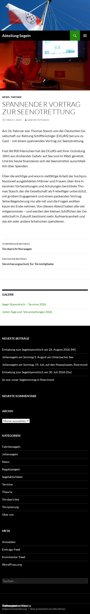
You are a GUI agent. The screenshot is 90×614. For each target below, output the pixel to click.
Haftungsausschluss (15, 605)
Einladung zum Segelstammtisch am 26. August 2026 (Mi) (39, 349)
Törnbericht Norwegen (17, 246)
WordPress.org (12, 564)
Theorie (16, 97)
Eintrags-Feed (11, 549)
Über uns (8, 514)
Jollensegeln (10, 454)
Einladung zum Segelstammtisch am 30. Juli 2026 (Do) (37, 372)
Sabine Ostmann (38, 119)
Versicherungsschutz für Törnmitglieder (28, 261)
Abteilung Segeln (16, 35)
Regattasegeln (11, 469)
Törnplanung (10, 507)
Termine (7, 484)
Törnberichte (10, 499)
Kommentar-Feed (13, 557)
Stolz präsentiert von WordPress (47, 608)
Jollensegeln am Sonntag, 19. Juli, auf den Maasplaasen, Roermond (44, 364)
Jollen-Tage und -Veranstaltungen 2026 (27, 312)
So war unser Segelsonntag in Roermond (28, 379)
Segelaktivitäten (12, 477)
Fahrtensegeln (11, 446)
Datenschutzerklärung (14, 608)
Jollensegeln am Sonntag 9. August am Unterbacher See (37, 357)
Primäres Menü (85, 36)
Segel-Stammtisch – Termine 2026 (24, 304)
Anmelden (8, 542)
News (6, 97)
